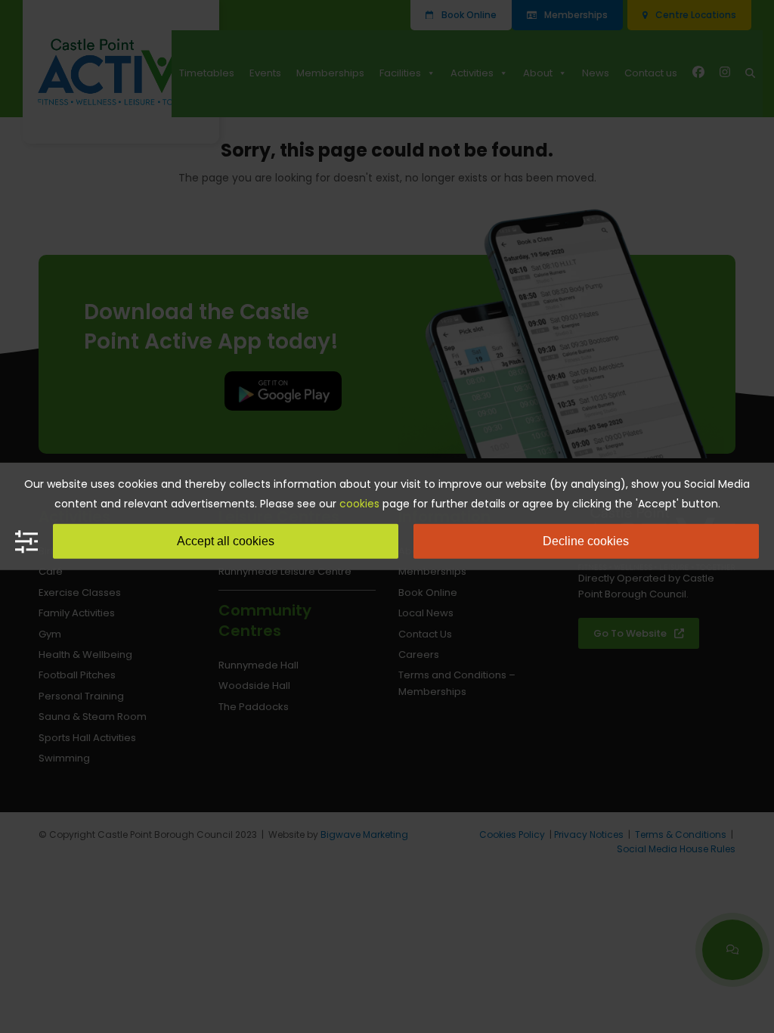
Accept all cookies (225, 541)
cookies (359, 503)
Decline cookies (586, 541)
